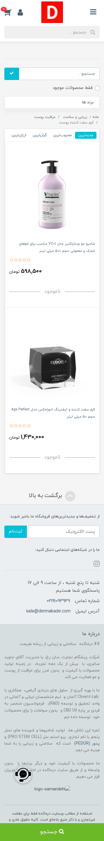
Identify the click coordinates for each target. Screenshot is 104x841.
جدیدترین (85, 135)
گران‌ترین (40, 135)
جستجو (49, 832)
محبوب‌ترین (62, 135)
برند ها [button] (88, 102)
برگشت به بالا (46, 496)
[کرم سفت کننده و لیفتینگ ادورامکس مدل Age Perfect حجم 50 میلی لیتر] (52, 359)
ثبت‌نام (15, 531)
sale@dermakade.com (48, 611)
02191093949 (58, 601)
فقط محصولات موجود (73, 88)
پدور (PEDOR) (87, 743)
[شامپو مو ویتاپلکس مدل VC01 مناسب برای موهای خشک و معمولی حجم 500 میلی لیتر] (52, 193)
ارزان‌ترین (19, 135)
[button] (11, 12)
